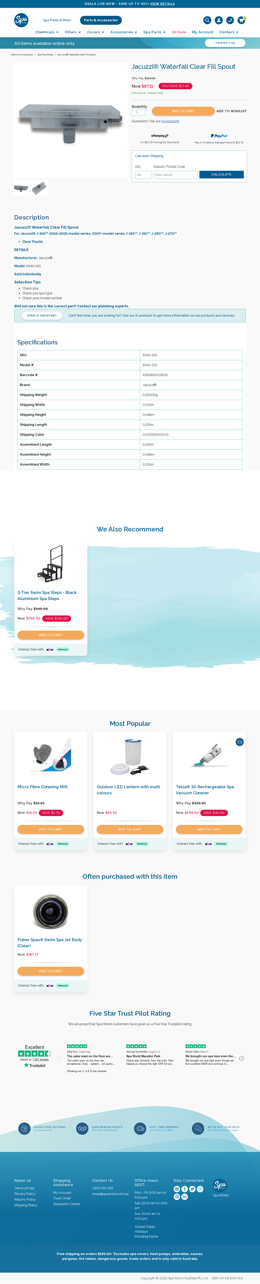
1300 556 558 (102, 1188)
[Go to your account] (218, 20)
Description (31, 217)
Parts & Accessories (101, 20)
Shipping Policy (25, 1205)
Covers (94, 32)
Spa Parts (152, 32)
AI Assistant (170, 121)
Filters (71, 32)
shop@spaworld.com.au (110, 1194)
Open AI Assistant (42, 315)
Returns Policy (25, 1199)
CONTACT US (225, 43)
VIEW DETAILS (162, 4)
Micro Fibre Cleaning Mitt (42, 786)
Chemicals (45, 32)
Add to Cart (183, 111)
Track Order (62, 1198)
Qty (138, 167)
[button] (231, 111)
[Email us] (177, 1189)
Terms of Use (24, 1188)
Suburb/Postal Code (169, 167)
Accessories (122, 32)
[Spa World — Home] (21, 20)
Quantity (139, 107)
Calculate (221, 174)
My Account (203, 32)
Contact (227, 32)
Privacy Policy (24, 1194)
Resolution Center (66, 1204)
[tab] (35, 217)
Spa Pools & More (56, 20)
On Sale (179, 32)
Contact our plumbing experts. (103, 306)
